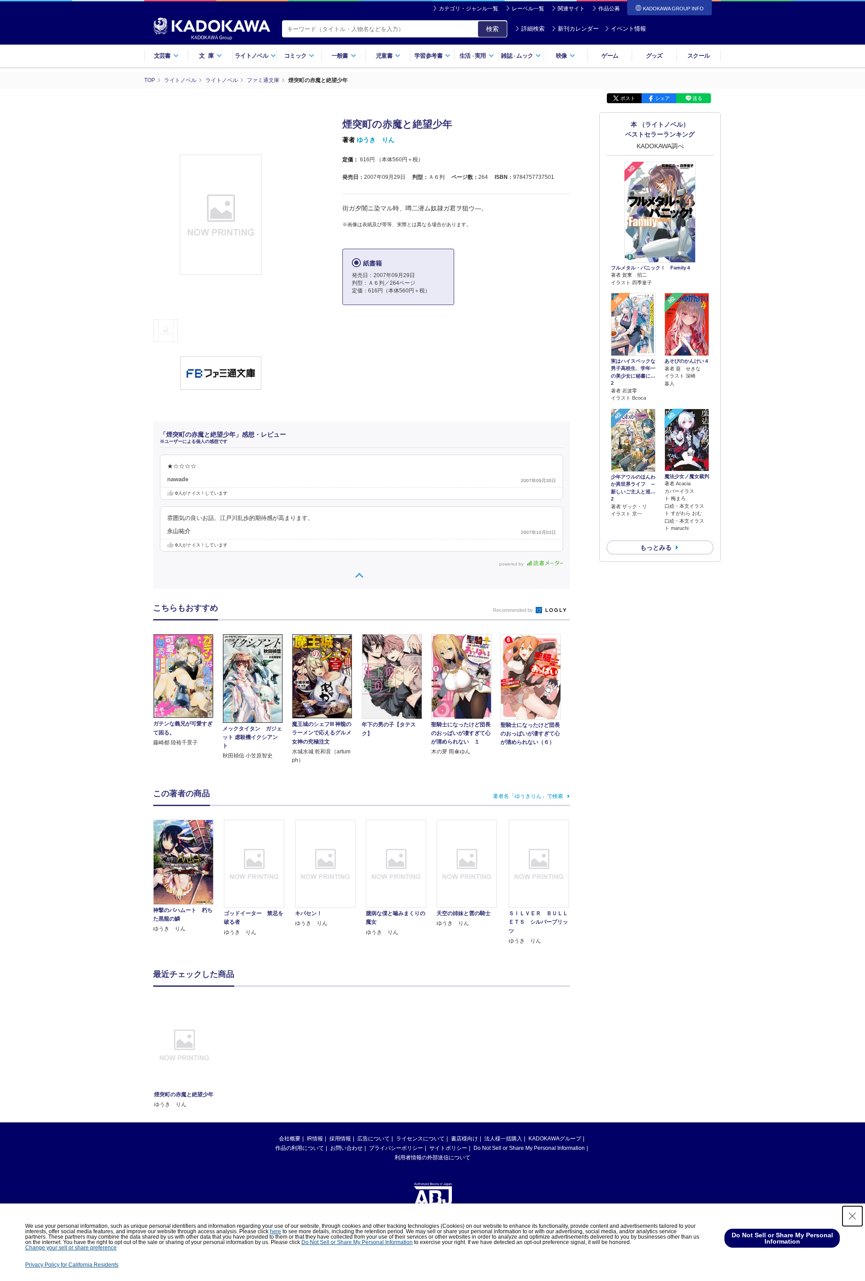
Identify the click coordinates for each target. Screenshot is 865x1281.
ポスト (627, 98)
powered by (512, 563)
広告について (373, 1138)
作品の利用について (299, 1148)
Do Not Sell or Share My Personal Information (529, 1148)
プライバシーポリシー (396, 1148)
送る (697, 98)
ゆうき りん (376, 139)
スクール (698, 55)
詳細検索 (533, 28)
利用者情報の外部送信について (432, 1157)
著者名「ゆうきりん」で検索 (528, 796)
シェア (662, 98)
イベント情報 (628, 28)
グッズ (654, 55)
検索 (492, 28)
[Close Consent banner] (852, 1216)
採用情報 (340, 1138)
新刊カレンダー (578, 28)
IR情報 (315, 1138)
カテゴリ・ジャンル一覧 (468, 8)
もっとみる (656, 547)
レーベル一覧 (528, 8)
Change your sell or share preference (71, 1247)
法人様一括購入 (503, 1138)
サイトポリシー (448, 1148)
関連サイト (571, 8)
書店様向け (464, 1138)
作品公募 (609, 8)
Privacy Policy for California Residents (71, 1265)
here (275, 1231)
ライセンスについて (420, 1138)
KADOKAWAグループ (554, 1138)
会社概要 (289, 1138)
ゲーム (609, 55)
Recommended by (513, 610)
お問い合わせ (346, 1148)
